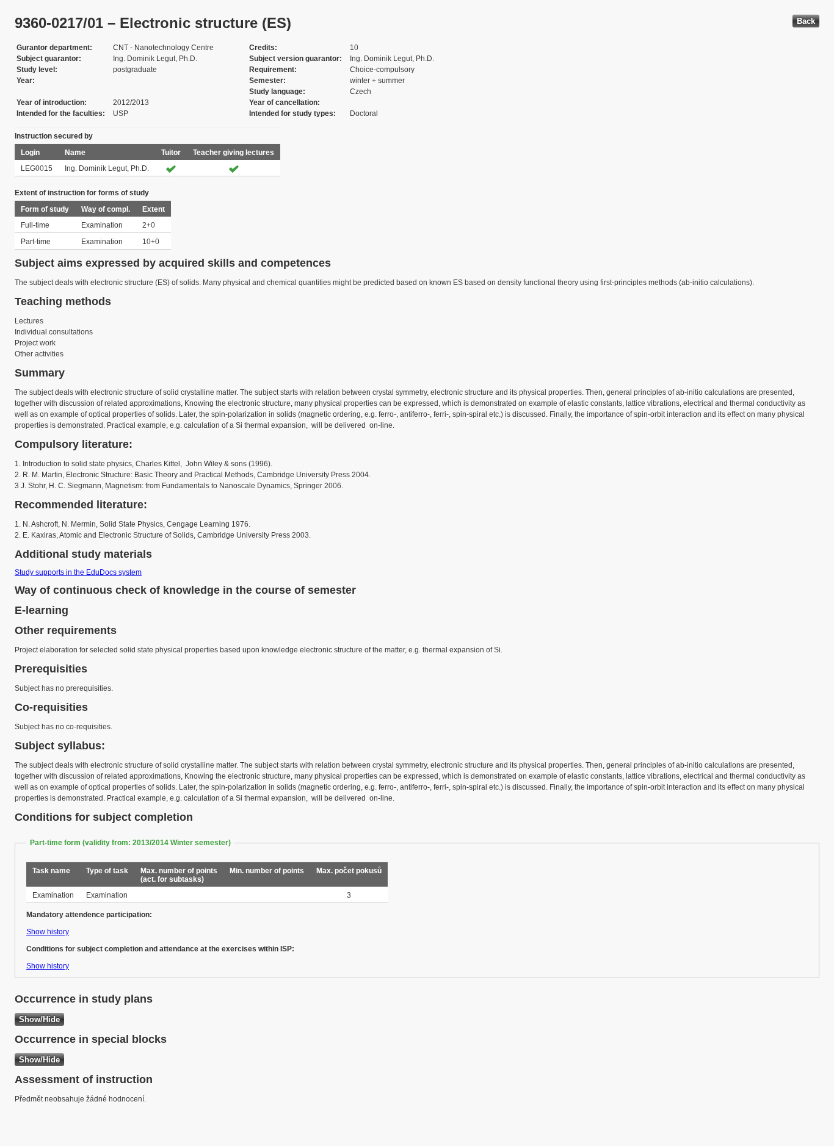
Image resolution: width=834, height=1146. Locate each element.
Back (806, 21)
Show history (47, 932)
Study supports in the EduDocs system (78, 572)
